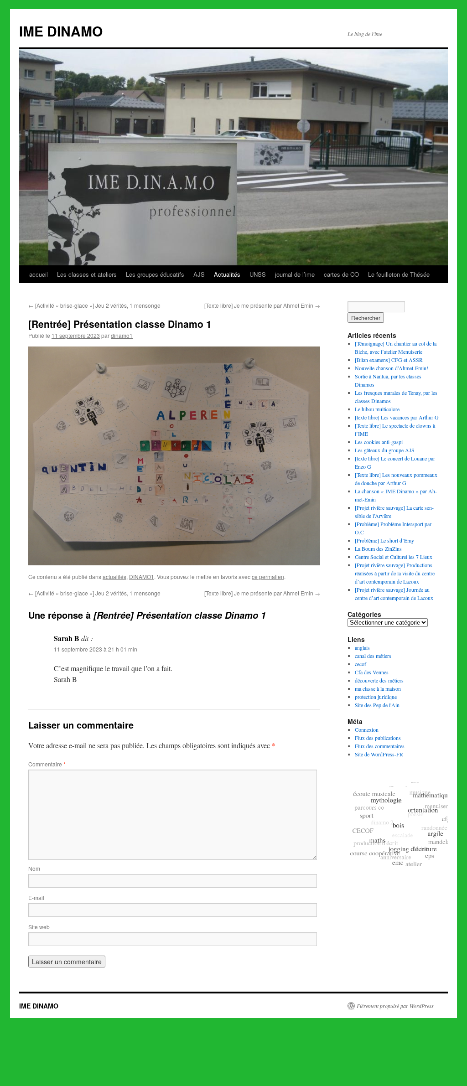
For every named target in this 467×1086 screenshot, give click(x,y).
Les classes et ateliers (87, 274)
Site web (39, 927)
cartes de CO (341, 274)
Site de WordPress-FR (379, 754)
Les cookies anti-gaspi (379, 441)
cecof (360, 663)
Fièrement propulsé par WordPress (395, 1005)
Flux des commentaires (380, 746)
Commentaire (47, 764)
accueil (38, 274)
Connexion (367, 729)
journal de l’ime (295, 274)
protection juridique (376, 696)
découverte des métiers (379, 680)
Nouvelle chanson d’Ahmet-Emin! (391, 368)
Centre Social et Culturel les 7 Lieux (393, 556)
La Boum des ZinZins (378, 548)
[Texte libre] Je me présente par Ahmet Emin (262, 305)
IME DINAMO (61, 31)
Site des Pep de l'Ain (377, 704)
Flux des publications (378, 737)
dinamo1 (122, 335)
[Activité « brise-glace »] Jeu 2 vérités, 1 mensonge (94, 305)
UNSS (257, 274)
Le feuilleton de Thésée (399, 274)
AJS (199, 274)
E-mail (36, 897)
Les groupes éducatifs (155, 274)
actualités (114, 576)
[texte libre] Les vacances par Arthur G (397, 417)
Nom (34, 868)
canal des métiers (373, 655)
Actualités (227, 274)
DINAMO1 (141, 576)
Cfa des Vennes (372, 672)
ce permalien (268, 576)
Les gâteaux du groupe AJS (385, 450)
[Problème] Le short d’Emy (384, 540)
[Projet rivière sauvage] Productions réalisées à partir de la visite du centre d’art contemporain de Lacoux (395, 573)
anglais (362, 647)
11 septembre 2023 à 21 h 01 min (95, 649)
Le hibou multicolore (377, 409)
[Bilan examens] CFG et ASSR (389, 359)
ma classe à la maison (378, 688)
